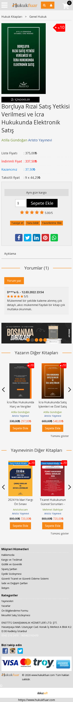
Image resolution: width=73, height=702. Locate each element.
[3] (36, 340)
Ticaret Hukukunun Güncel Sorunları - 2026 (53, 504)
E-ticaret (30, 693)
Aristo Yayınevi (19, 415)
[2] (32, 340)
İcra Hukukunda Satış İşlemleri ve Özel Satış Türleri (51, 406)
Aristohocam (20, 509)
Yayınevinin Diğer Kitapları (36, 450)
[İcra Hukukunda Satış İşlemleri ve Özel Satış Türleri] (51, 365)
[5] (45, 340)
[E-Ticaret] (42, 693)
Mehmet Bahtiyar (53, 509)
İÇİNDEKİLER (22, 99)
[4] (41, 340)
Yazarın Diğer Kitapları (36, 353)
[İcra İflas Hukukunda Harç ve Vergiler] (19, 365)
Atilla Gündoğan (19, 412)
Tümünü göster (59, 436)
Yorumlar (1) (36, 268)
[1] (28, 340)
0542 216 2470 (9, 635)
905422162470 (29, 635)
